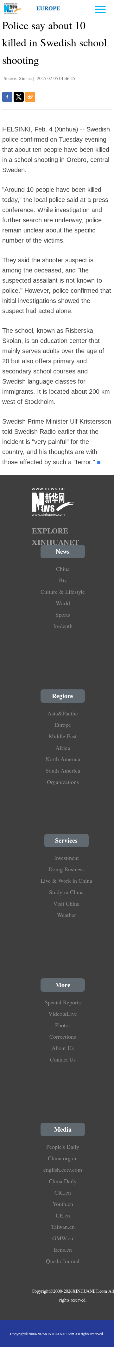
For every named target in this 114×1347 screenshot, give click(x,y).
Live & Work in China (66, 880)
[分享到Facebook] (7, 97)
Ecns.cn (63, 1249)
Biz (63, 580)
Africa (62, 747)
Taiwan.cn (63, 1226)
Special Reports (63, 1002)
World (63, 603)
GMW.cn (62, 1238)
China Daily (63, 1181)
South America (63, 770)
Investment (66, 857)
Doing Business (66, 869)
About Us (63, 1048)
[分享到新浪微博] (30, 97)
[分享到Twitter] (19, 97)
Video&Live (62, 1013)
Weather (66, 915)
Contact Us (63, 1059)
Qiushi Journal (62, 1261)
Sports (62, 614)
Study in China (66, 892)
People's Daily (62, 1146)
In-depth (63, 626)
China (63, 569)
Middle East (63, 736)
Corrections (62, 1036)
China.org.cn (63, 1158)
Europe (62, 724)
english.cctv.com (62, 1169)
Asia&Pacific (63, 713)
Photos (63, 1025)
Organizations (63, 782)
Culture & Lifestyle (63, 591)
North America (63, 759)
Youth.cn (63, 1204)
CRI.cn (62, 1192)
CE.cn (63, 1215)
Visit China (66, 903)
